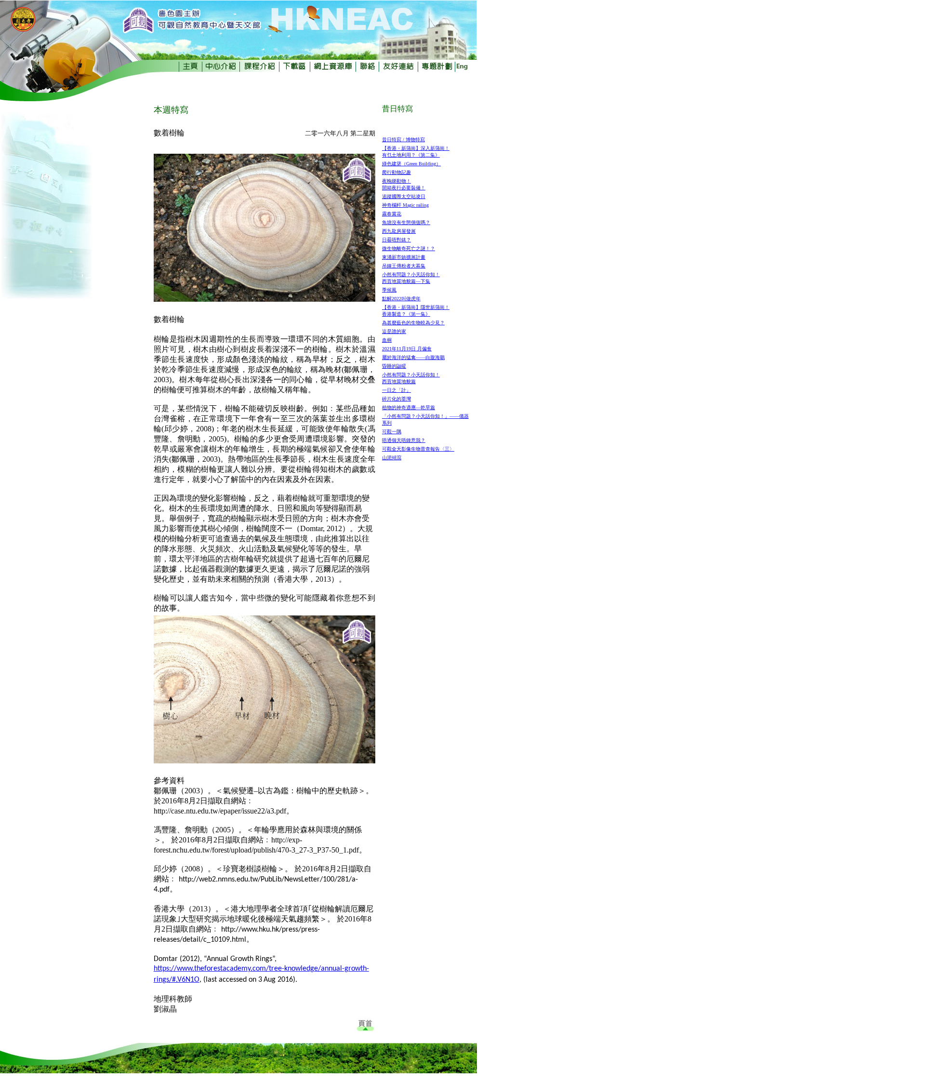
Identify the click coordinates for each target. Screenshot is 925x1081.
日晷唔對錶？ (396, 239)
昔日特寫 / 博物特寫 (403, 139)
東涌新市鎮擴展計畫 (403, 257)
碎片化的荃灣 (396, 398)
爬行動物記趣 (396, 172)
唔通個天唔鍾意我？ (403, 440)
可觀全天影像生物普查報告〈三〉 (418, 449)
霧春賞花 (391, 213)
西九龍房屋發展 (399, 231)
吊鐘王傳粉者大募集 (403, 265)
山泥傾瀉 (391, 457)
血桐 (387, 340)
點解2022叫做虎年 (401, 298)
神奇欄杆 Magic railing (405, 205)
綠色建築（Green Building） (411, 163)
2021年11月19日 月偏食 (407, 348)
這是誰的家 (394, 331)
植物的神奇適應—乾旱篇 (408, 407)
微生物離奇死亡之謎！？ (408, 248)
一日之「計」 (396, 390)
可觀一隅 (391, 431)
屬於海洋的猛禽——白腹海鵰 (413, 357)
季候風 (389, 290)
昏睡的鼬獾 (394, 366)
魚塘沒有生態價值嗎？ (406, 222)
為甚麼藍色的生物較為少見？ (413, 322)
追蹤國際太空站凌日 (403, 196)
